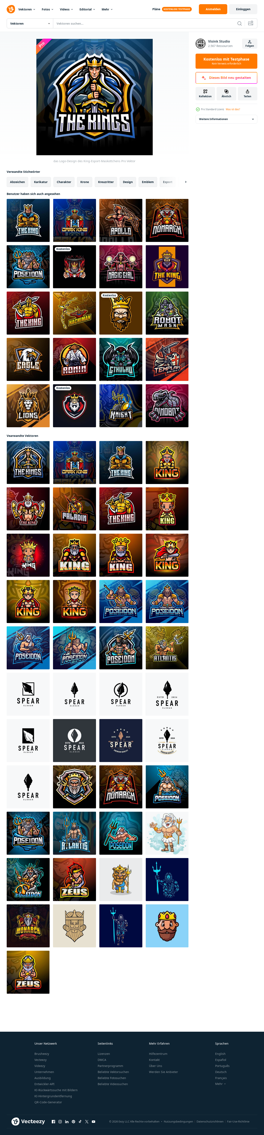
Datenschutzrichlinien (210, 1121)
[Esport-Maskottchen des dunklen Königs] (74, 220)
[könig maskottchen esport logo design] (167, 220)
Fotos (46, 9)
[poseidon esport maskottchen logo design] (120, 601)
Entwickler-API (44, 1084)
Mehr (105, 9)
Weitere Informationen (213, 119)
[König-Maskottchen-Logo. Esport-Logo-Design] (167, 266)
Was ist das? (233, 109)
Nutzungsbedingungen (178, 1121)
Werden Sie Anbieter (163, 1072)
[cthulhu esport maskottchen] (120, 359)
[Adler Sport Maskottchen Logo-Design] (28, 359)
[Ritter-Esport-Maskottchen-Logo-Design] (120, 405)
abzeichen (17, 182)
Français (221, 1078)
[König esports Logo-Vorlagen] (74, 405)
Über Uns (155, 1066)
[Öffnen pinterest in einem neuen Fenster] (73, 1121)
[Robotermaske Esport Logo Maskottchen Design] (167, 313)
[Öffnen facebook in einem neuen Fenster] (53, 1121)
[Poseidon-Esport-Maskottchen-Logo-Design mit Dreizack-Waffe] (28, 266)
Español (220, 1060)
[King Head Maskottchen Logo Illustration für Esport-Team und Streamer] (120, 313)
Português (222, 1066)
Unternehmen (44, 1072)
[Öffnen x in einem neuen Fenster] (86, 1121)
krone (84, 182)
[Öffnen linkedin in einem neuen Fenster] (66, 1121)
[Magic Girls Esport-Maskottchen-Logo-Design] (120, 266)
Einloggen (243, 9)
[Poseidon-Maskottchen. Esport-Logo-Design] (74, 786)
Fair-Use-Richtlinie (238, 1121)
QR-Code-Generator (48, 1102)
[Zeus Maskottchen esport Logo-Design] (74, 879)
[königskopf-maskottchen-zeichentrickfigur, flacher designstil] (167, 925)
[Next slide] (182, 182)
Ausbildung (42, 1078)
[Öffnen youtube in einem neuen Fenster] (93, 1121)
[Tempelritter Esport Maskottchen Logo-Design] (167, 359)
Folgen (249, 46)
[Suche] (239, 23)
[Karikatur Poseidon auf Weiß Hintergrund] (167, 833)
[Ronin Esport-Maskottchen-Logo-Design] (74, 359)
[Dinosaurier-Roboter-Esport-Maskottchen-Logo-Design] (167, 405)
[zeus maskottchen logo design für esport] (28, 925)
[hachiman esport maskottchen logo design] (74, 313)
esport (167, 182)
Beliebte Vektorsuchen (113, 1072)
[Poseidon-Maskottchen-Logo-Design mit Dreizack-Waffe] (167, 647)
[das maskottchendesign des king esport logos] (167, 462)
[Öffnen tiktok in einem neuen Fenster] (80, 1121)
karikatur (41, 182)
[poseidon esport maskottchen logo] (120, 647)
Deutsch (221, 1072)
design (128, 182)
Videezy (39, 1066)
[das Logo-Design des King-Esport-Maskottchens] (28, 220)
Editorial (86, 9)
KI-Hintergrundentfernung (53, 1096)
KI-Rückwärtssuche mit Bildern (56, 1090)
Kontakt (154, 1060)
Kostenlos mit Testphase (226, 61)
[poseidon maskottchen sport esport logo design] (120, 833)
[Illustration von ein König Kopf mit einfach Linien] (74, 925)
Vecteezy (40, 1060)
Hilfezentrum (158, 1054)
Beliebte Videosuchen (113, 1084)
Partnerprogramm (110, 1066)
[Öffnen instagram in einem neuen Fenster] (60, 1121)
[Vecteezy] (11, 9)
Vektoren (25, 9)
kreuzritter (106, 182)
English (220, 1054)
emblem (148, 182)
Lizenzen (104, 1054)
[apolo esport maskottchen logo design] (120, 220)
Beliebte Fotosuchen (112, 1078)
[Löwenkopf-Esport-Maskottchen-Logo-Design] (28, 405)
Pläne (156, 9)
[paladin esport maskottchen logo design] (74, 508)
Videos (64, 9)
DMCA (102, 1060)
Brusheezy (41, 1054)
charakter (64, 182)
